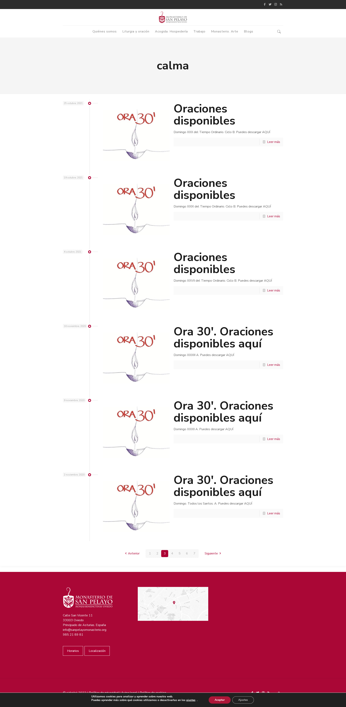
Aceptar (220, 700)
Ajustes (243, 700)
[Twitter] (270, 4)
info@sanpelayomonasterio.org (84, 630)
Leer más (273, 142)
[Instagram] (276, 4)
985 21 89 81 (73, 634)
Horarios (73, 651)
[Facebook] (265, 4)
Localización (97, 651)
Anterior (134, 553)
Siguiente (211, 553)
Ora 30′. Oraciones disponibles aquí (223, 337)
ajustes (190, 700)
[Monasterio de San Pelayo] (173, 17)
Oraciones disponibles (204, 114)
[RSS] (281, 4)
